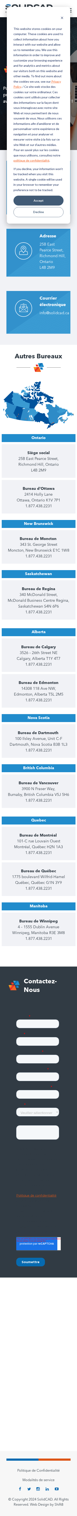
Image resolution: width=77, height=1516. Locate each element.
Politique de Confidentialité (38, 1471)
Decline (38, 212)
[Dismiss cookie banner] (62, 18)
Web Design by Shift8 (46, 1505)
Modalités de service (38, 1480)
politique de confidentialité (31, 160)
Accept (39, 200)
